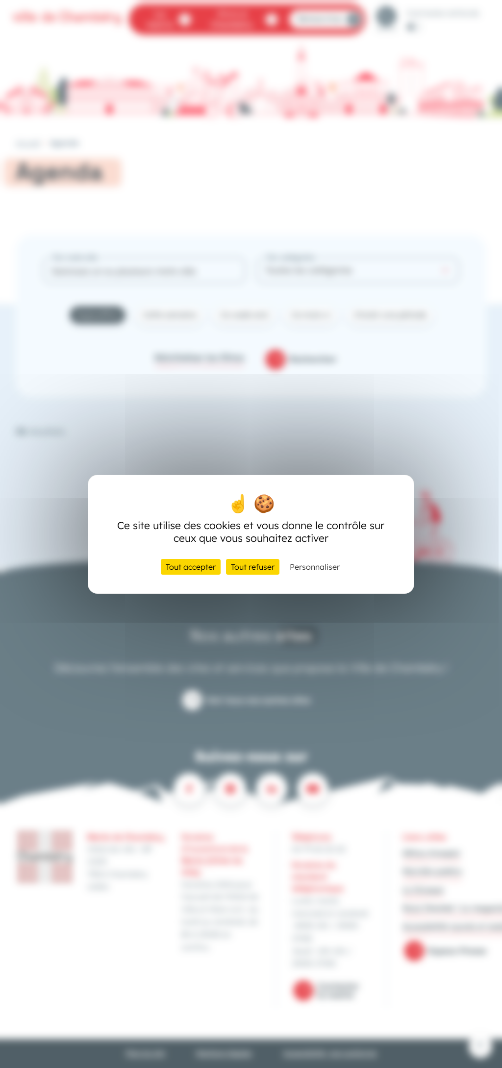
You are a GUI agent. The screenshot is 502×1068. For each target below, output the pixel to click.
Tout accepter (191, 567)
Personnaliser (315, 567)
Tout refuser (253, 567)
